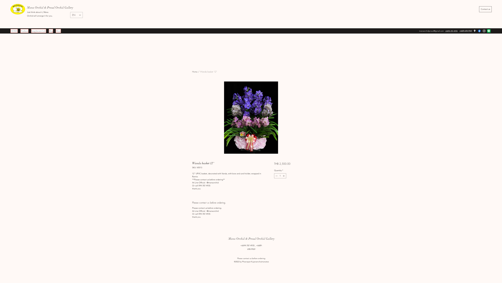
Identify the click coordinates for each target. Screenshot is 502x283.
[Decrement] (276, 175)
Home (194, 71)
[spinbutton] (280, 175)
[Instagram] (484, 31)
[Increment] (284, 175)
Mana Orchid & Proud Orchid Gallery (251, 238)
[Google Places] (474, 31)
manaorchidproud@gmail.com (431, 31)
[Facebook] (479, 31)
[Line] (488, 31)
